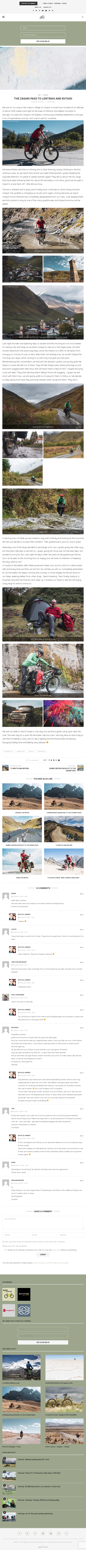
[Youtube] (42, 10)
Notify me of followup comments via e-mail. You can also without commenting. (42, 1250)
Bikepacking (21, 751)
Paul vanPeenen (17, 995)
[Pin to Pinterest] (54, 760)
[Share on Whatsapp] (56, 760)
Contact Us (47, 7)
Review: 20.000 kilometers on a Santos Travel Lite (39, 1487)
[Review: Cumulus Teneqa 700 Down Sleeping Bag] (9, 1503)
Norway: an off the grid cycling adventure (35, 1514)
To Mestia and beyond (64, 845)
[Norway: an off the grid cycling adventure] (9, 1516)
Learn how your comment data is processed (50, 1263)
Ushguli (31, 751)
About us (38, 7)
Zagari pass (41, 751)
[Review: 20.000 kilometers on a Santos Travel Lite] (9, 1489)
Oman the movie (22, 878)
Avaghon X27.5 (8, 751)
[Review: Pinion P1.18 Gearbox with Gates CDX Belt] (9, 1476)
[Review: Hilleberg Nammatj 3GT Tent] (9, 1462)
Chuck (13, 929)
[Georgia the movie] (22, 796)
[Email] (46, 10)
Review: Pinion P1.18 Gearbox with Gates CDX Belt (39, 1473)
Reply (82, 894)
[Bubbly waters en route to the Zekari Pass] (22, 829)
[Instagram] (39, 10)
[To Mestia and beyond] (64, 829)
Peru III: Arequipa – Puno (11, 1447)
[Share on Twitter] (51, 760)
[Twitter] (36, 10)
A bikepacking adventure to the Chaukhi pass (64, 813)
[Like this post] (46, 760)
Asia (39, 95)
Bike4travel (43, 1085)
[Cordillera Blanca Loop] (21, 1367)
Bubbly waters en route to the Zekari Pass (22, 845)
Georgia (45, 95)
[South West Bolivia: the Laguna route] (64, 1367)
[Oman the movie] (22, 861)
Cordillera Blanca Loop (10, 1383)
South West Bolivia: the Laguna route (59, 1383)
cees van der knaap (19, 962)
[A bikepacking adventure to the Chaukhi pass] (64, 796)
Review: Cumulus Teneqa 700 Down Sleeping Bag (38, 1500)
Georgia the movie (22, 813)
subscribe (56, 1250)
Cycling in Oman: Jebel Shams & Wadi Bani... (63, 878)
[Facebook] (33, 10)
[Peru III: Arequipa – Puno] (21, 1431)
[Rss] (52, 10)
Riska (13, 1162)
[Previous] (39, 3)
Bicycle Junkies (24, 914)
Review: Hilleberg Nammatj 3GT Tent (33, 1459)
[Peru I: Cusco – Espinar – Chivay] (64, 1431)
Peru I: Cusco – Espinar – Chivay (57, 1447)
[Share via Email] (59, 760)
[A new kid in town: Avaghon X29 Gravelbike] (64, 1399)
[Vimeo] (49, 10)
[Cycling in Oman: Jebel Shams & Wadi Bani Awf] (64, 861)
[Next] (41, 3)
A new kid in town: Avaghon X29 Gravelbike (59, 3)
